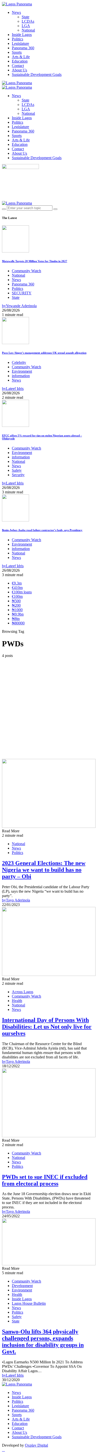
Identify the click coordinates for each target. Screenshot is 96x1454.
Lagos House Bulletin (29, 1303)
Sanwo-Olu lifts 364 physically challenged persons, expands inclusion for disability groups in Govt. (43, 1341)
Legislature (20, 43)
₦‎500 (16, 601)
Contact (18, 66)
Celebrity (19, 362)
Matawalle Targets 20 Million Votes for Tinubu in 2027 (34, 261)
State (25, 17)
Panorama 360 (23, 48)
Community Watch (26, 271)
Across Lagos (22, 992)
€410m (17, 587)
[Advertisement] (48, 708)
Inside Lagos (22, 35)
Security (18, 475)
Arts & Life (21, 57)
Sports (17, 52)
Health (17, 1001)
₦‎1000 (17, 610)
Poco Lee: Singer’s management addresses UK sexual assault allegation (44, 352)
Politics (17, 39)
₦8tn (16, 619)
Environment (22, 371)
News (16, 12)
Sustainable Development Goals (37, 74)
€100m (17, 596)
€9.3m (17, 583)
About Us (19, 70)
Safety (17, 470)
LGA (26, 26)
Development (22, 1286)
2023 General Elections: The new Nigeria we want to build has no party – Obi (43, 870)
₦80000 (18, 623)
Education (20, 61)
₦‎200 (16, 605)
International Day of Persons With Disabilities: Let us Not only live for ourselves (47, 1026)
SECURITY (22, 293)
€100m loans (22, 592)
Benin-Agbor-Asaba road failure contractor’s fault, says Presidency (42, 530)
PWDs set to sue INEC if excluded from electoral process (44, 1180)
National (28, 30)
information (21, 376)
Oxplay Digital (36, 1445)
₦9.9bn (18, 614)
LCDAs (28, 21)
